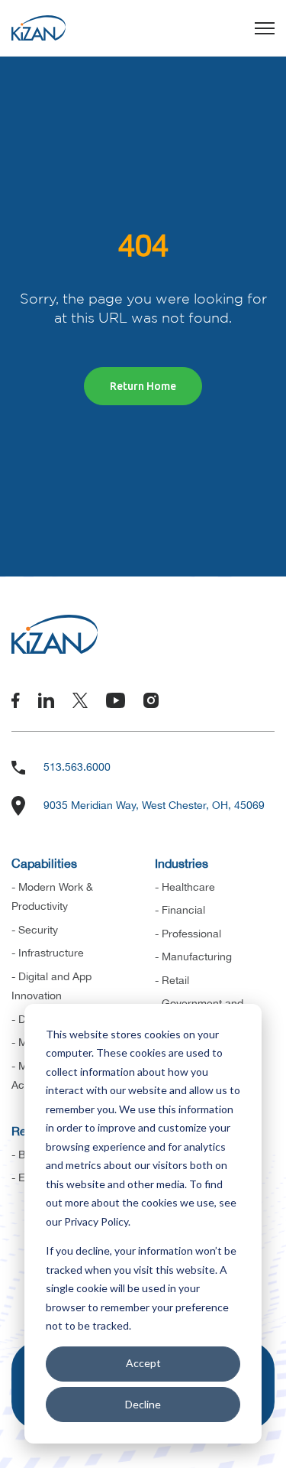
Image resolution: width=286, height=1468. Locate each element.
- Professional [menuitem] (188, 933)
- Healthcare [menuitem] (185, 887)
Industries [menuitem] (181, 863)
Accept (143, 1362)
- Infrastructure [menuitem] (47, 953)
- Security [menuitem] (34, 930)
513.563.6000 (77, 767)
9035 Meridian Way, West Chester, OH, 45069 (154, 805)
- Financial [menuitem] (180, 910)
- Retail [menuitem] (172, 980)
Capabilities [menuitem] (44, 863)
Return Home (143, 386)
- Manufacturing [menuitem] (193, 956)
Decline (143, 1404)
